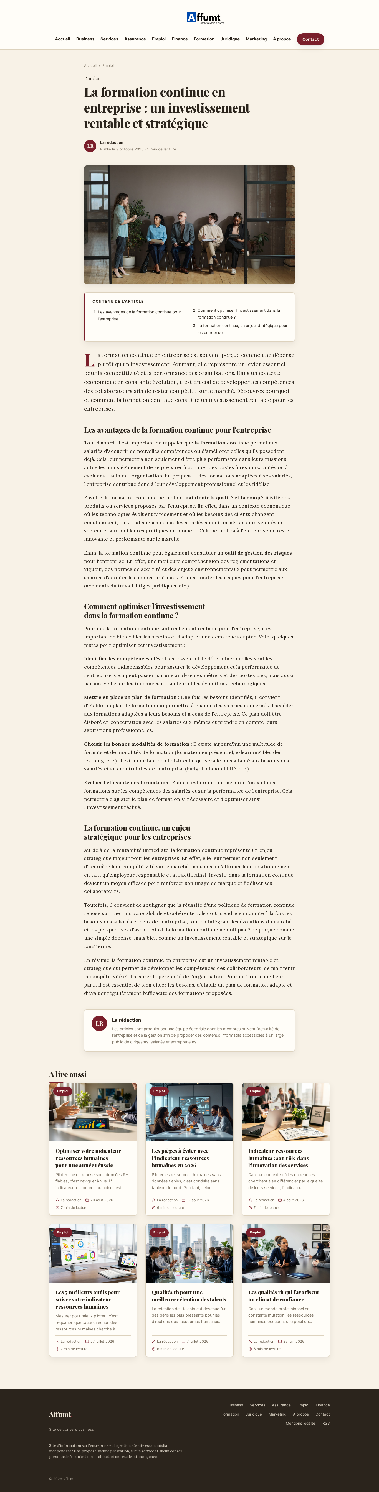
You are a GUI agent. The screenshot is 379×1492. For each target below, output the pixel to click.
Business (85, 39)
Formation (204, 39)
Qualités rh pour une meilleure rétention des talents (189, 1295)
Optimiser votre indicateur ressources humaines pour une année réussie (88, 1158)
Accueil (62, 39)
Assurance (135, 39)
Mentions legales (301, 1423)
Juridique (230, 39)
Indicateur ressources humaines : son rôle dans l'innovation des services (278, 1158)
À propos (282, 39)
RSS (326, 1423)
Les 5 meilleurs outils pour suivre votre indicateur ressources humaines (87, 1299)
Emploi (159, 39)
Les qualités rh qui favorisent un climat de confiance (283, 1295)
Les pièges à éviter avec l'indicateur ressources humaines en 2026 (180, 1158)
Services (109, 39)
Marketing (256, 39)
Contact (310, 39)
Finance (180, 39)
